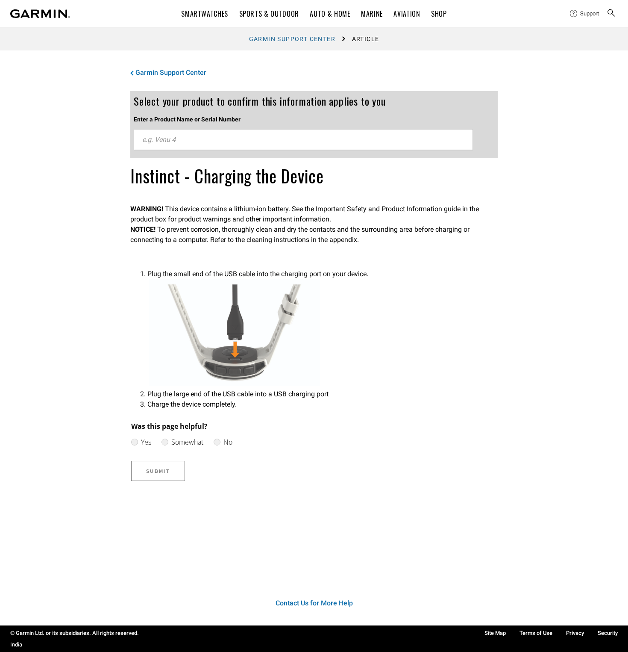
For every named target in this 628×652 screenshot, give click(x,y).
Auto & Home (330, 14)
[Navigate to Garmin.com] (40, 13)
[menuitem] (585, 13)
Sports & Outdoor (269, 14)
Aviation (406, 14)
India (16, 644)
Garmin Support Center (292, 38)
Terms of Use (535, 633)
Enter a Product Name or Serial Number (187, 119)
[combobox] (303, 139)
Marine (372, 14)
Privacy (575, 633)
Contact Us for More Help (314, 603)
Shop (439, 14)
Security (608, 633)
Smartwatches (204, 14)
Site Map (495, 633)
